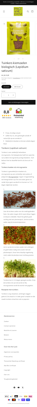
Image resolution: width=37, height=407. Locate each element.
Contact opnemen (9, 326)
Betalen (6, 335)
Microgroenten (13, 177)
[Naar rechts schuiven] (23, 59)
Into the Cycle (15, 403)
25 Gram (6, 87)
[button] (4, 11)
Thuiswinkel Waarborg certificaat (14, 361)
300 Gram (17, 87)
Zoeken (6, 321)
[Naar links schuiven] (14, 59)
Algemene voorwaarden (11, 352)
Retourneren (8, 339)
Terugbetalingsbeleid (10, 379)
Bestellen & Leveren (10, 330)
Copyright (7, 370)
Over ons (7, 374)
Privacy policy (8, 356)
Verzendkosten (16, 78)
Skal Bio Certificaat (10, 365)
